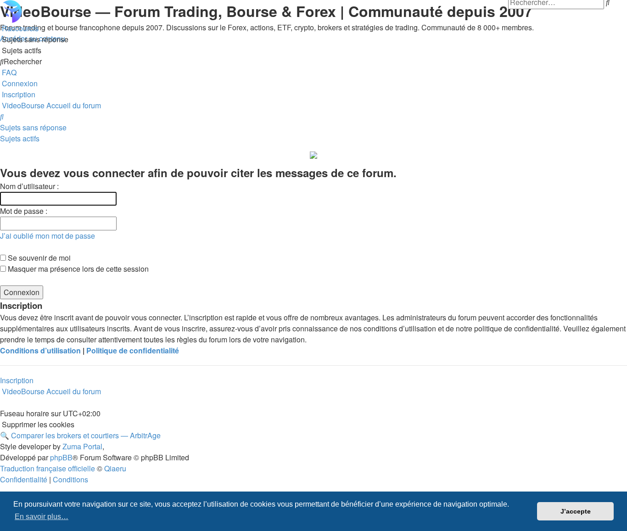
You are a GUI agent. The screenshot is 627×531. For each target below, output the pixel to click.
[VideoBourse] (313, 11)
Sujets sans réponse (33, 127)
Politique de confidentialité (132, 350)
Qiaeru (115, 468)
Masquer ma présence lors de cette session (77, 268)
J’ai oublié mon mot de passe (47, 235)
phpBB (61, 457)
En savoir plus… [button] (41, 516)
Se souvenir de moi (38, 257)
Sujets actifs (19, 138)
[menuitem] (34, 39)
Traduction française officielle (47, 468)
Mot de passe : (23, 211)
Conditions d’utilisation (40, 350)
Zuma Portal (82, 446)
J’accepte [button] (575, 511)
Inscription (17, 380)
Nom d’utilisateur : (29, 186)
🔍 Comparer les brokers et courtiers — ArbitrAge (80, 435)
